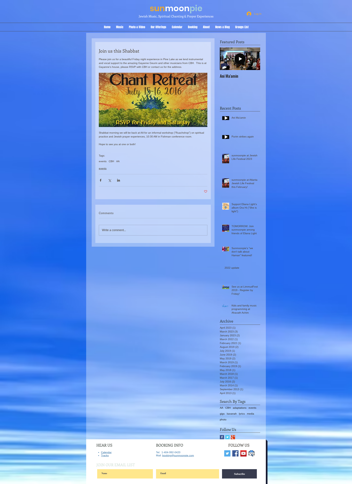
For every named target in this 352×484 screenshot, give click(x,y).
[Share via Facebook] (100, 180)
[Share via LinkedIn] (118, 180)
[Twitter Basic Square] (227, 437)
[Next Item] (254, 59)
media (250, 413)
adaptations (239, 407)
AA (118, 161)
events (103, 161)
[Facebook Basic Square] (222, 437)
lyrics (242, 413)
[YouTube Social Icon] (243, 453)
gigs (222, 413)
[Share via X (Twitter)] (109, 180)
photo (223, 419)
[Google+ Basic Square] (233, 437)
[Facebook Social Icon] (235, 453)
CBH (111, 161)
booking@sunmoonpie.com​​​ (178, 455)
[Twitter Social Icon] (227, 453)
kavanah (232, 413)
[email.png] (251, 453)
